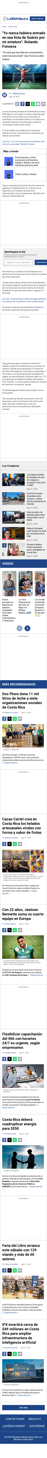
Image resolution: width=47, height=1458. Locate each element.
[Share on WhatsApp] (33, 104)
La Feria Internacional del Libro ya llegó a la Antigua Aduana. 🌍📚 (25, 606)
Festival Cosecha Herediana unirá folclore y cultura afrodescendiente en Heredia (36, 498)
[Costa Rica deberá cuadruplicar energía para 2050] (23, 1157)
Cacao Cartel (7, 888)
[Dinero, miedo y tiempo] (8, 174)
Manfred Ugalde (34, 307)
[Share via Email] (38, 104)
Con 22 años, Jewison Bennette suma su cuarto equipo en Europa (23, 914)
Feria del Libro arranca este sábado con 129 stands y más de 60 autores (21, 1252)
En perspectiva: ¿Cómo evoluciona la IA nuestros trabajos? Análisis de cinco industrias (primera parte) (27, 161)
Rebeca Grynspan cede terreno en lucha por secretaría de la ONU (36, 532)
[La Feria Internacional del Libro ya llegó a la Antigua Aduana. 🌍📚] (26, 583)
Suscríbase (37, 1426)
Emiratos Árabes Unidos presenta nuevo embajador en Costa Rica (36, 548)
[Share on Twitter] (28, 104)
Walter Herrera (19, 93)
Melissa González (11, 713)
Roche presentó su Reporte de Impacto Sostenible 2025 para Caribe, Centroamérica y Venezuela (8, 610)
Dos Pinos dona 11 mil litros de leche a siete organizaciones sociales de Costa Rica (22, 700)
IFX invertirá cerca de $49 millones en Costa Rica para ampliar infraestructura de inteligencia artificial (20, 1333)
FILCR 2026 (9, 1305)
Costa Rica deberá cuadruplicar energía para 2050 (19, 1124)
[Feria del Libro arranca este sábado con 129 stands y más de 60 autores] (23, 1287)
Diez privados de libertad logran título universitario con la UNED (36, 516)
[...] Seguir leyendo (9, 763)
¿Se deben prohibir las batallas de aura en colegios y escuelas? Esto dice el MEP (36, 479)
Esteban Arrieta (10, 1053)
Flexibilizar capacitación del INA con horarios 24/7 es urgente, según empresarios (22, 1041)
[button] (37, 18)
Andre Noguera (10, 924)
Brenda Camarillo (11, 1348)
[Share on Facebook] (22, 104)
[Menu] (5, 18)
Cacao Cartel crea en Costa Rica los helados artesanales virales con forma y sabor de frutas (22, 826)
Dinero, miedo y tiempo (25, 174)
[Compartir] (43, 104)
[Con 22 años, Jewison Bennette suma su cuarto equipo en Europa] (23, 947)
